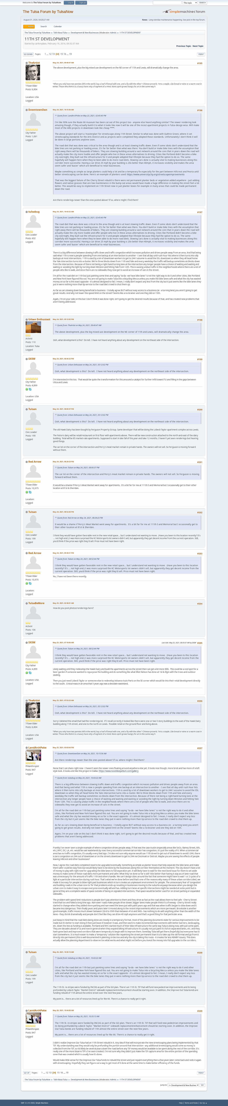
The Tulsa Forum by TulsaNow (48, 11)
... (48, 54)
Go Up (26, 1073)
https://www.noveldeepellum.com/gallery (119, 771)
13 (53, 54)
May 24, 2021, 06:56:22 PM (63, 358)
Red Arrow (34, 461)
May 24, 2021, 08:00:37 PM (63, 409)
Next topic (198, 46)
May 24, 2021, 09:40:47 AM (63, 62)
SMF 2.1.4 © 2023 (28, 1103)
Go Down (28, 54)
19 (70, 54)
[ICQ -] (27, 389)
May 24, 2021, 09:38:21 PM (63, 553)
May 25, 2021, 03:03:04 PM (63, 747)
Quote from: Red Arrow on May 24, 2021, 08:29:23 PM (80, 518)
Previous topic (183, 46)
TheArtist (34, 62)
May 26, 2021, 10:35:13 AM (63, 952)
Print (201, 54)
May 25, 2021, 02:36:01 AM (63, 603)
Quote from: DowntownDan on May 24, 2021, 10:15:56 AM (81, 753)
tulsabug (34, 211)
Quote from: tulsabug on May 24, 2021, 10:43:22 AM (79, 778)
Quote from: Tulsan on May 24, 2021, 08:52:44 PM (78, 559)
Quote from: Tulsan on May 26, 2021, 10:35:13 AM (78, 1016)
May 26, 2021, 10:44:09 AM (63, 1010)
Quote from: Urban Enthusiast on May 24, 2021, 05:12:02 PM (82, 364)
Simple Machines (42, 1103)
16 (65, 54)
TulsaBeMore (36, 603)
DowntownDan (37, 109)
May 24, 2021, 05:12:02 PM (63, 319)
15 (61, 54)
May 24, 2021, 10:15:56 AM (63, 109)
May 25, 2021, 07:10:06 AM (63, 642)
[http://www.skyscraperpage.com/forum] (27, 392)
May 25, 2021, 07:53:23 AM (63, 700)
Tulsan (32, 409)
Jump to (163, 1085)
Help (181, 1103)
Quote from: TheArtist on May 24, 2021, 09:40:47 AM (79, 325)
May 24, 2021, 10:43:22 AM (63, 211)
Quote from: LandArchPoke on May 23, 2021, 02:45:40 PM (81, 115)
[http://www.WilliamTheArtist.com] (27, 93)
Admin (113, 32)
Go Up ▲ (203, 1103)
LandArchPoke (37, 747)
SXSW (31, 358)
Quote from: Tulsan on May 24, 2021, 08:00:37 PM (78, 467)
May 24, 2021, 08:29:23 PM (63, 461)
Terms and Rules (191, 1103)
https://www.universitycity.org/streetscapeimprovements (156, 174)
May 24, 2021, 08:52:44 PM (63, 512)
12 (50, 54)
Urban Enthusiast (39, 319)
